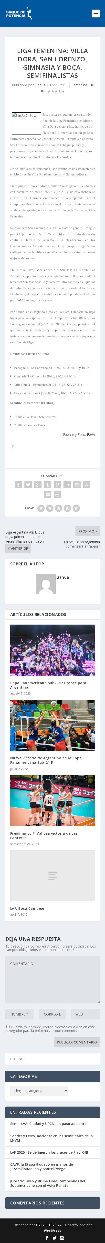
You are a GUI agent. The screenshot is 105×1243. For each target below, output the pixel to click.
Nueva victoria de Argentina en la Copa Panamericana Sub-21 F (46, 760)
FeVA (91, 434)
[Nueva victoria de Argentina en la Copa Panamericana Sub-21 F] (52, 725)
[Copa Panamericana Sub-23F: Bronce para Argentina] (52, 650)
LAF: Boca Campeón (28, 908)
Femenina (79, 85)
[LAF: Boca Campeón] (52, 875)
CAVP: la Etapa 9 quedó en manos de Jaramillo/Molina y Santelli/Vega (41, 1166)
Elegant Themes (48, 1225)
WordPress (52, 1231)
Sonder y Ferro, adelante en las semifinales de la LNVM (51, 1138)
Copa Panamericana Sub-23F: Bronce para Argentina (48, 685)
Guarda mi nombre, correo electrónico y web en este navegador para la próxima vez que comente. (50, 1029)
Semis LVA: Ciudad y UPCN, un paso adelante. (48, 1123)
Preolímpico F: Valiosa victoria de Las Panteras (44, 835)
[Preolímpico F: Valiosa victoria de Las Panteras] (52, 800)
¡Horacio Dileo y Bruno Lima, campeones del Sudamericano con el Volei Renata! (47, 1183)
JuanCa (40, 85)
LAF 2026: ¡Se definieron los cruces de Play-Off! (49, 1152)
